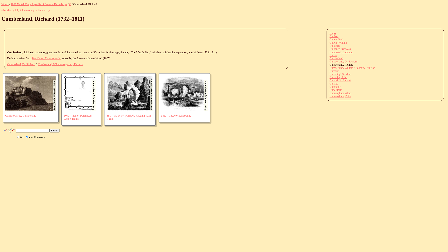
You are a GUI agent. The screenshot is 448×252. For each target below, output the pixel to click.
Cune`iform (336, 89)
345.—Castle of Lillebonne (176, 115)
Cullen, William (338, 42)
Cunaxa (334, 83)
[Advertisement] (71, 39)
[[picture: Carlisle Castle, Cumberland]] (30, 109)
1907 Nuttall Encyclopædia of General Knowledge (39, 4)
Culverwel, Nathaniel (341, 52)
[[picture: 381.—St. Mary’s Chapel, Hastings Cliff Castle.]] (130, 109)
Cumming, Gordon (340, 74)
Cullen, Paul (336, 39)
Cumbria (334, 70)
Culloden (335, 45)
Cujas (333, 33)
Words (5, 4)
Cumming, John (338, 77)
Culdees (334, 36)
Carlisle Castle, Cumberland (20, 115)
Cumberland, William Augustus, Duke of (60, 64)
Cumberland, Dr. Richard (21, 64)
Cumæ (333, 55)
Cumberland (336, 58)
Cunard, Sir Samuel (340, 80)
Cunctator (335, 86)
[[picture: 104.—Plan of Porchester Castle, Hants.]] (80, 109)
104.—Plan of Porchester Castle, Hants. (78, 117)
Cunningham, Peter (340, 96)
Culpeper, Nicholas (340, 48)
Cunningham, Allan (340, 93)
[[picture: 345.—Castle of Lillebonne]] (184, 109)
